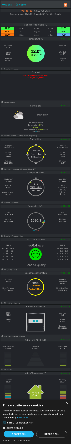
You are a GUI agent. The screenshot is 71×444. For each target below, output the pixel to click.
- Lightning (32, 136)
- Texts (12, 102)
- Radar (22, 336)
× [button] (67, 403)
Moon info (7, 169)
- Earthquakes (22, 136)
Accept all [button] (19, 434)
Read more (22, 417)
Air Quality (7, 269)
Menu (9, 4)
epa (40, 246)
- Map (29, 169)
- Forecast (14, 69)
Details (6, 102)
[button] (4, 422)
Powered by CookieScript (16, 440)
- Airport (13, 136)
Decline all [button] (51, 434)
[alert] (35, 422)
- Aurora (16, 169)
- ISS (34, 169)
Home (22, 4)
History (6, 136)
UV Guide (7, 370)
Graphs (6, 69)
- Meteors (23, 169)
